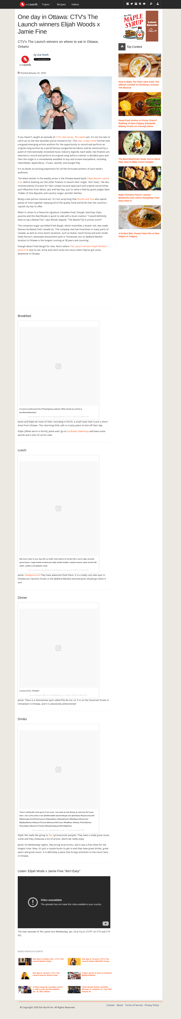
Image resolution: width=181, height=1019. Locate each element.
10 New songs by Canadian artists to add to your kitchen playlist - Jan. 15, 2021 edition (48, 989)
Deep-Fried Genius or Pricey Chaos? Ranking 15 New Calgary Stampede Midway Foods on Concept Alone (137, 123)
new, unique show (87, 140)
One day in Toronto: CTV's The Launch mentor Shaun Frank (46, 974)
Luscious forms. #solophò (29, 691)
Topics (46, 4)
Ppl (50, 835)
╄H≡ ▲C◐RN (48, 695)
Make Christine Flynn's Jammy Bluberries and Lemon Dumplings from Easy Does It (138, 198)
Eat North (43, 54)
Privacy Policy (152, 1005)
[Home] (28, 3)
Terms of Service (134, 1005)
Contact (110, 1005)
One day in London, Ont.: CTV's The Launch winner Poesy (48, 960)
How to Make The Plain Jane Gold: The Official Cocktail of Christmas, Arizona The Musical (138, 85)
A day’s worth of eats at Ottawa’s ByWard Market (97, 974)
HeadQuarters (47, 570)
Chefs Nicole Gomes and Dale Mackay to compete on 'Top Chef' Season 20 (97, 989)
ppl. (47, 830)
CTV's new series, (71, 137)
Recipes (61, 4)
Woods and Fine (85, 199)
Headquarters (32, 575)
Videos (75, 4)
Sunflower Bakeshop (78, 431)
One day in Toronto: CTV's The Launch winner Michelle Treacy (95, 960)
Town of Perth (46, 417)
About (120, 1005)
